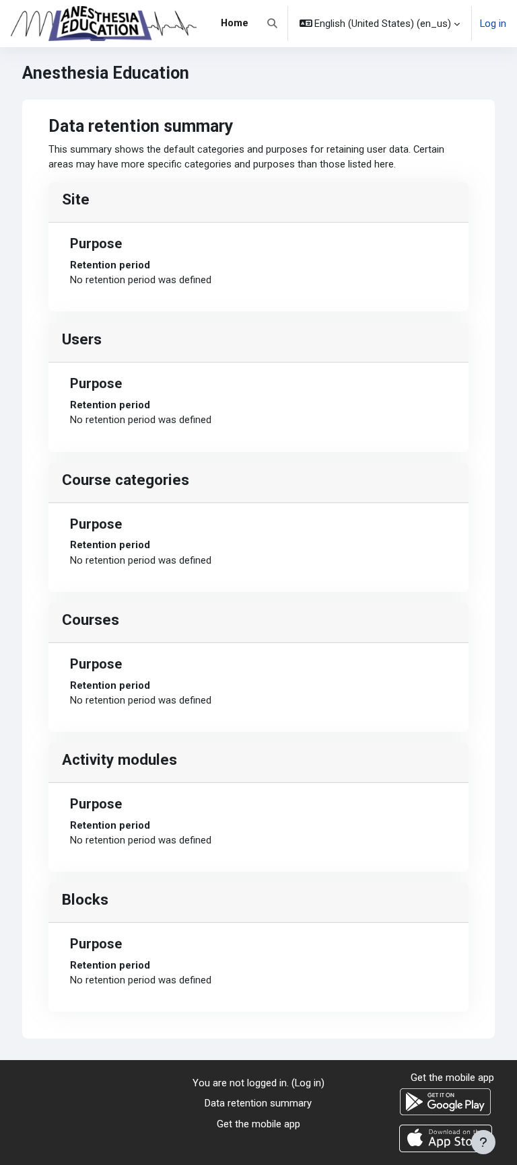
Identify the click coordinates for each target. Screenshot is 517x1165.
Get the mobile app (258, 1124)
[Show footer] (483, 1142)
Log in (493, 23)
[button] (272, 23)
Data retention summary (258, 1103)
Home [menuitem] (234, 23)
